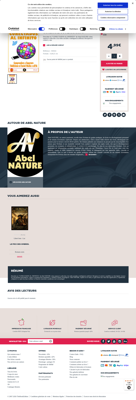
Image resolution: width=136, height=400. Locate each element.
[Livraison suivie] (114, 81)
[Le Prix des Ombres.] (19, 218)
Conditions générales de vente (40, 396)
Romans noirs (19, 252)
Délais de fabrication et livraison (80, 367)
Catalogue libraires (13, 387)
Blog (71, 357)
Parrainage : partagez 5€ (47, 362)
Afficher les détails (116, 29)
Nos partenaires (44, 379)
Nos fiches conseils (13, 359)
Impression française (21, 328)
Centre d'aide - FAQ (76, 354)
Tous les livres (12, 372)
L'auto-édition (12, 357)
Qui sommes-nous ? (14, 354)
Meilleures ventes (13, 377)
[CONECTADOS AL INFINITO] (23, 72)
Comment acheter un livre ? (79, 364)
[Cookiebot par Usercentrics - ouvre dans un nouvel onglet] (13, 29)
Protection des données (74, 396)
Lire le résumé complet (55, 45)
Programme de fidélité (46, 364)
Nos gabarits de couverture (79, 375)
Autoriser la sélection (113, 11)
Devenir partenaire (45, 377)
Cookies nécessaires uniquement (113, 18)
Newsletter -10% (44, 354)
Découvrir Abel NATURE (22, 182)
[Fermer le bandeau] (132, 3)
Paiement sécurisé (83, 328)
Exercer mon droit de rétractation (95, 396)
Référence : (47, 51)
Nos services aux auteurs (15, 362)
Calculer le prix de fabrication (79, 369)
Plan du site (73, 377)
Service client (114, 328)
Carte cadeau (43, 367)
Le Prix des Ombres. (19, 244)
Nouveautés (11, 379)
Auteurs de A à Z (13, 382)
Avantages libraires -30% (47, 359)
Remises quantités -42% (47, 357)
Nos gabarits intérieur (77, 372)
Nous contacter (75, 359)
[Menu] (132, 380)
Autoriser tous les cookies (113, 5)
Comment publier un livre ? (79, 362)
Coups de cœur (12, 374)
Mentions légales (58, 396)
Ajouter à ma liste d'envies (115, 69)
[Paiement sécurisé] (114, 92)
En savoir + (93, 154)
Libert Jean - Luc (19, 238)
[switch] (62, 29)
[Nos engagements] (114, 103)
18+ (8, 384)
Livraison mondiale (52, 328)
